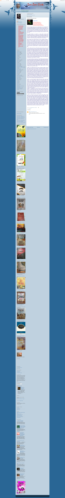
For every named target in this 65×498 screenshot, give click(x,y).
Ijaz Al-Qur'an (18, 64)
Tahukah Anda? (19, 53)
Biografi (18, 73)
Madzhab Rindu (19, 75)
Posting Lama (46, 127)
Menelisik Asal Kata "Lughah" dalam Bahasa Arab (22, 474)
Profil (27, 14)
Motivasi (18, 61)
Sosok (17, 89)
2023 (17, 62)
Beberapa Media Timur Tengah (20, 398)
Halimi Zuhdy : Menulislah (20, 121)
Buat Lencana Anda (30, 14)
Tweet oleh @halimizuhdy (20, 400)
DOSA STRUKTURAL (19, 415)
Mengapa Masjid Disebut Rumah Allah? (22, 445)
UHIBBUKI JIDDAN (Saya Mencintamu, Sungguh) (20, 420)
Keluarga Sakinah (19, 66)
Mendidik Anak (18, 70)
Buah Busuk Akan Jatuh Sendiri (22, 468)
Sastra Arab (18, 63)
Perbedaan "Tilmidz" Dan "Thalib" (22, 457)
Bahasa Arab (18, 52)
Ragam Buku (18, 71)
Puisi (17, 56)
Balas (29, 114)
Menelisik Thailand (19, 88)
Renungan (18, 54)
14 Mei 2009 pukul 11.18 (33, 111)
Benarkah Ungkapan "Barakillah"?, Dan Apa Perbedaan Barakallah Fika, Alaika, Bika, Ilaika (22, 426)
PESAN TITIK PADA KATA (20, 416)
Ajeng (29, 111)
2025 (17, 55)
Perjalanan (18, 79)
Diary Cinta (30, 108)
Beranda (38, 127)
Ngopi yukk (18, 409)
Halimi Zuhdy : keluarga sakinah (21, 120)
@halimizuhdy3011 (19, 113)
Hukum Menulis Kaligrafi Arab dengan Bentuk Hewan (22, 451)
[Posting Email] (38, 107)
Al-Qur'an (18, 57)
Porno (17, 80)
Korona (18, 83)
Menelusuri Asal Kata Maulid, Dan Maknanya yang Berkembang (22, 388)
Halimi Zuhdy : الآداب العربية (20, 116)
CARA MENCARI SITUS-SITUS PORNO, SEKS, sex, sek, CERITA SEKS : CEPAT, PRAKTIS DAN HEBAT (22, 434)
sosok (17, 74)
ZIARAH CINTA (19, 417)
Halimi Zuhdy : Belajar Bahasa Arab (21, 122)
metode (18, 81)
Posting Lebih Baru (30, 127)
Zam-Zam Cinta (20, 386)
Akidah (18, 82)
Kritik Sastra (18, 65)
